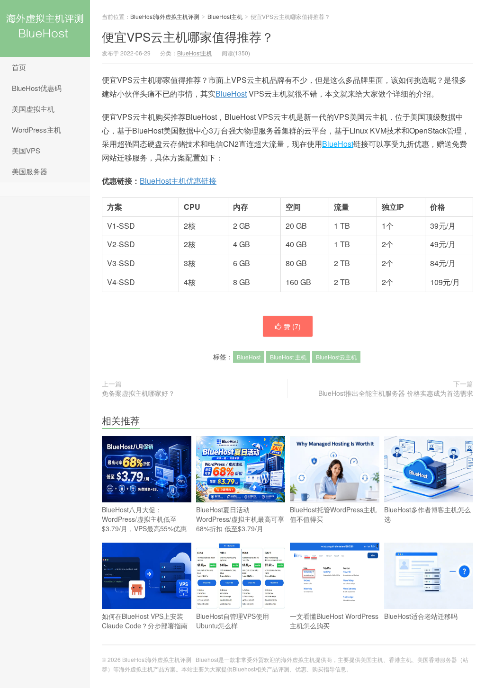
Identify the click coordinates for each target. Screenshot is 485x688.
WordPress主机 (36, 129)
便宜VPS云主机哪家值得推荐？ (188, 36)
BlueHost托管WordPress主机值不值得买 (333, 514)
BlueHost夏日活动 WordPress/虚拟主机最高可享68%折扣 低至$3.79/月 (240, 519)
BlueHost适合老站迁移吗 (421, 616)
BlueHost (231, 93)
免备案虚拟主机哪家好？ (138, 393)
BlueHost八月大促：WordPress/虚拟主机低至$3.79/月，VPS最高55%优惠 (144, 519)
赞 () (292, 326)
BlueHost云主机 (336, 357)
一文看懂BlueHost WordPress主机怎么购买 (334, 620)
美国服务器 (29, 171)
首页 (19, 67)
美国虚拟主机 (33, 109)
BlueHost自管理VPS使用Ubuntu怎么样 (232, 620)
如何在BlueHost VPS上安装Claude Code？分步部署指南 (145, 620)
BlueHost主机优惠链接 (178, 180)
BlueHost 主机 (288, 357)
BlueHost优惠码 (37, 88)
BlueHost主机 (224, 16)
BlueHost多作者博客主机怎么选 (427, 514)
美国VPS (26, 150)
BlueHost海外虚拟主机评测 (45, 28)
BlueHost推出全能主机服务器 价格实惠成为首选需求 (395, 393)
